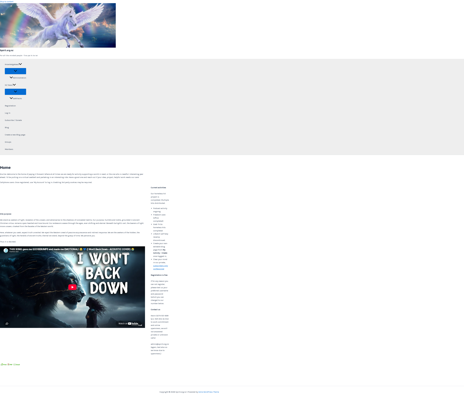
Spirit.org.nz (6, 50)
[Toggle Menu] (15, 71)
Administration (19, 78)
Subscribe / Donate (13, 120)
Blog (7, 127)
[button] (20, 64)
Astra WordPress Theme (208, 392)
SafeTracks (17, 98)
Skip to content (6, 1)
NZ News (9, 85)
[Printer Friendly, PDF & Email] (10, 364)
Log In (7, 113)
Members (9, 149)
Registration (10, 106)
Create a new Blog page (15, 135)
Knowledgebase (12, 64)
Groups (8, 142)
